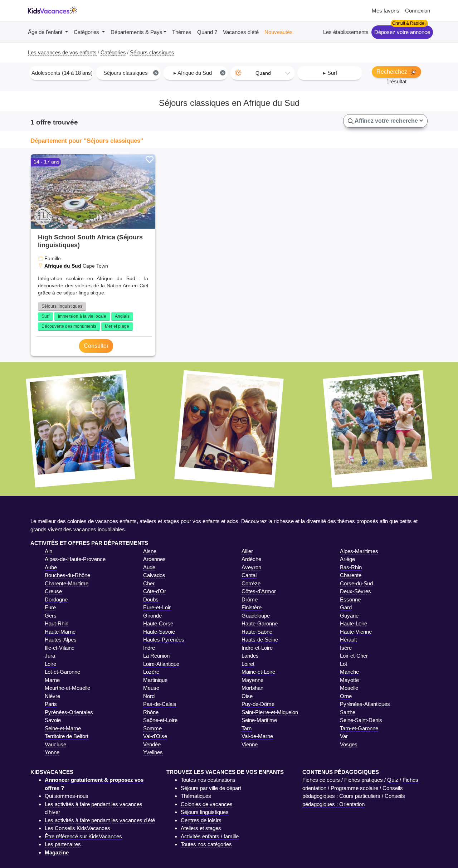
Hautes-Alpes (61, 640)
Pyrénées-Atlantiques (365, 704)
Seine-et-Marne (63, 728)
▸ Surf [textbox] (330, 73)
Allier (247, 551)
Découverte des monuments (69, 326)
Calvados (154, 575)
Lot (343, 664)
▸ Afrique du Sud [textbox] (199, 73)
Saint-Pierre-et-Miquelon (270, 712)
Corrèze (251, 583)
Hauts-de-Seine (260, 640)
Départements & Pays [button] (136, 32)
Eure (50, 607)
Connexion (417, 11)
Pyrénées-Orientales (69, 712)
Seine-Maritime (259, 720)
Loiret (248, 664)
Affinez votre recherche (386, 121)
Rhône (151, 712)
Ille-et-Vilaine (59, 648)
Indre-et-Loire (257, 648)
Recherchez (392, 72)
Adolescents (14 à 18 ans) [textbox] (62, 73)
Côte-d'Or (154, 591)
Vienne (250, 744)
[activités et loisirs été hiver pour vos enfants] (52, 10)
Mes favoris (385, 11)
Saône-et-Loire (160, 720)
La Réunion (156, 656)
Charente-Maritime (66, 583)
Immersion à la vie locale (82, 316)
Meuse (151, 688)
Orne (346, 696)
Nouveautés (278, 32)
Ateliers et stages (201, 828)
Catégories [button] (87, 32)
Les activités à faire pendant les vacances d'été (100, 820)
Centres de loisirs (201, 820)
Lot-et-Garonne (62, 672)
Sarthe (347, 712)
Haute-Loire (353, 623)
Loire (50, 664)
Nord (149, 696)
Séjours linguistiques (62, 306)
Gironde (152, 616)
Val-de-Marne (257, 736)
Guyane (349, 616)
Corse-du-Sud (356, 583)
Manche (349, 672)
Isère (346, 648)
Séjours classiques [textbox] (130, 73)
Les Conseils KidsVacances (77, 828)
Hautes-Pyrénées (163, 640)
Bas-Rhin (351, 567)
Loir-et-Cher (354, 656)
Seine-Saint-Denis (361, 720)
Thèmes (181, 32)
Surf (45, 316)
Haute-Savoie (159, 632)
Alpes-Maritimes (359, 551)
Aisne (149, 551)
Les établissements (346, 32)
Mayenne (252, 680)
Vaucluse (55, 744)
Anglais (122, 316)
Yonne (52, 752)
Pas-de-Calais (159, 704)
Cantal (249, 575)
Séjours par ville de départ (211, 788)
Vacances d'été (241, 32)
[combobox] (61, 73)
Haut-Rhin (56, 623)
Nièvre (52, 696)
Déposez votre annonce (402, 32)
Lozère (151, 672)
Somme (152, 728)
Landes (250, 656)
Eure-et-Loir (157, 607)
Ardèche (251, 559)
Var (344, 736)
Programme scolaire (354, 788)
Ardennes (154, 559)
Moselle (349, 688)
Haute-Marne (60, 632)
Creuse (53, 591)
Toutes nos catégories (206, 844)
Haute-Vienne (356, 632)
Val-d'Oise (155, 736)
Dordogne (56, 599)
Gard (346, 607)
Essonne (350, 599)
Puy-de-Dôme (258, 704)
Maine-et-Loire (258, 672)
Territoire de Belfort (66, 736)
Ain (48, 551)
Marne (52, 680)
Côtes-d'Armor (259, 591)
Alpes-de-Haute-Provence (75, 559)
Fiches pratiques (363, 780)
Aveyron (251, 567)
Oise (247, 696)
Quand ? (207, 32)
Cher (149, 583)
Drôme (250, 599)
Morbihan (252, 688)
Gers (51, 616)
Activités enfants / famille (210, 836)
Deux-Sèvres (355, 591)
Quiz (392, 780)
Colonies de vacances (207, 804)
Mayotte (349, 680)
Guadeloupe (256, 616)
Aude (149, 567)
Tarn (247, 728)
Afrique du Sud (62, 266)
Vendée (152, 744)
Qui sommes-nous (66, 796)
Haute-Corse (158, 623)
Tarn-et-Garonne (359, 728)
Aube (51, 567)
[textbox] (262, 73)
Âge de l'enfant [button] (46, 32)
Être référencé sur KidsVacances (83, 836)
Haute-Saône (257, 632)
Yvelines (153, 752)
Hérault (348, 640)
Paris (51, 704)
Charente (350, 575)
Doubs (151, 599)
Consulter (96, 346)
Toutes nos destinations (208, 780)
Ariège (347, 559)
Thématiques (196, 796)
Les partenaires (63, 844)
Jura (50, 656)
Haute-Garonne (260, 623)
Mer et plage (117, 326)
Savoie (53, 720)
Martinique (155, 680)
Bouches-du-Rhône (67, 575)
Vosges (348, 744)
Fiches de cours (321, 780)
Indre (149, 648)
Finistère (252, 607)
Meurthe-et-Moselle (67, 688)
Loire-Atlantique (161, 664)
